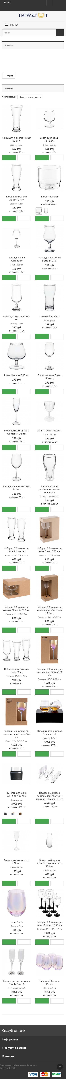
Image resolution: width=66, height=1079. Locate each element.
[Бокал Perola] (16, 903)
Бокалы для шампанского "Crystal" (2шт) (16, 982)
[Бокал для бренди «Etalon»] (49, 119)
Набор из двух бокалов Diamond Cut (49, 732)
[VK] (55, 3)
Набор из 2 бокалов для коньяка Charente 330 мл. (16, 609)
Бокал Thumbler (49, 196)
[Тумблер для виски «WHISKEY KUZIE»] (16, 774)
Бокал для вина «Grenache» (16, 259)
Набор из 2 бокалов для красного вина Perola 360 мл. (16, 733)
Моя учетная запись (14, 1048)
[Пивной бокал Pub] (49, 297)
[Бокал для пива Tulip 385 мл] (16, 297)
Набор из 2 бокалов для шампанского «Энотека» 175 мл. (49, 610)
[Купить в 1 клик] (24, 157)
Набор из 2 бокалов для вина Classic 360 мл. (49, 550)
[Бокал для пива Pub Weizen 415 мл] (16, 177)
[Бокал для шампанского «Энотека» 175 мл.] (16, 411)
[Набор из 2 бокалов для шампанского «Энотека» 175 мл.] (49, 588)
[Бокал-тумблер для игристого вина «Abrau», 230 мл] (49, 841)
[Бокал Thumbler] (49, 177)
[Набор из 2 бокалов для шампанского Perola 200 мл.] (49, 650)
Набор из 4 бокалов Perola (49, 982)
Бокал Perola (16, 922)
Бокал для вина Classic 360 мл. (50, 377)
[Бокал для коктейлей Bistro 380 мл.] (49, 238)
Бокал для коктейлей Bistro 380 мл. (49, 259)
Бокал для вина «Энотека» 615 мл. (16, 488)
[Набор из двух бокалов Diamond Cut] (49, 712)
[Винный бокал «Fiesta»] (49, 411)
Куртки (10, 75)
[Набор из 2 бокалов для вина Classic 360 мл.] (49, 529)
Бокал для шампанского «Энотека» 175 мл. (16, 432)
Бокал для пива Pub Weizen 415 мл (16, 198)
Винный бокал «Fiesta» (49, 430)
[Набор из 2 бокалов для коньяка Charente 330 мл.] (16, 588)
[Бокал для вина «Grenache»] (16, 238)
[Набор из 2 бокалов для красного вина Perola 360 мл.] (16, 712)
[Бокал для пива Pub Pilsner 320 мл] (16, 119)
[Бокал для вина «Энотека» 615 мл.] (16, 467)
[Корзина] (61, 2)
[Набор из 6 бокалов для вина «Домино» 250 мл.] (49, 903)
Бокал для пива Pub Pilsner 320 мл (16, 139)
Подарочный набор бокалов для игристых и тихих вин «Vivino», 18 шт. (49, 795)
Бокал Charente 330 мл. (16, 375)
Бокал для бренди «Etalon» (49, 139)
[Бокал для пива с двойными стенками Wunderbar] (49, 467)
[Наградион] (33, 16)
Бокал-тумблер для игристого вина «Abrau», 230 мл (49, 863)
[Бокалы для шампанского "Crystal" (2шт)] (16, 962)
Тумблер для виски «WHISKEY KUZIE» (16, 794)
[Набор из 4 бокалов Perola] (49, 962)
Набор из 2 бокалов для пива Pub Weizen (16, 550)
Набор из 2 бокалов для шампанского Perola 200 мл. (49, 672)
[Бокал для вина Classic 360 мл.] (49, 356)
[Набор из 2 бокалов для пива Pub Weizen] (16, 529)
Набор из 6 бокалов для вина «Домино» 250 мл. (49, 924)
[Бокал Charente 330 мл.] (16, 356)
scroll (60, 1067)
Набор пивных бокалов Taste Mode (16, 670)
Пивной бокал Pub (49, 316)
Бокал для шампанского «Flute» (16, 862)
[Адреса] (49, 3)
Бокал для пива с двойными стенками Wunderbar (49, 489)
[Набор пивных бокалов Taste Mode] (16, 650)
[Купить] (9, 157)
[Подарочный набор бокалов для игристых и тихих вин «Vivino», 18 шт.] (49, 774)
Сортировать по (9, 97)
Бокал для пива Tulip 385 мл (16, 318)
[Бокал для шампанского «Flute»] (16, 841)
